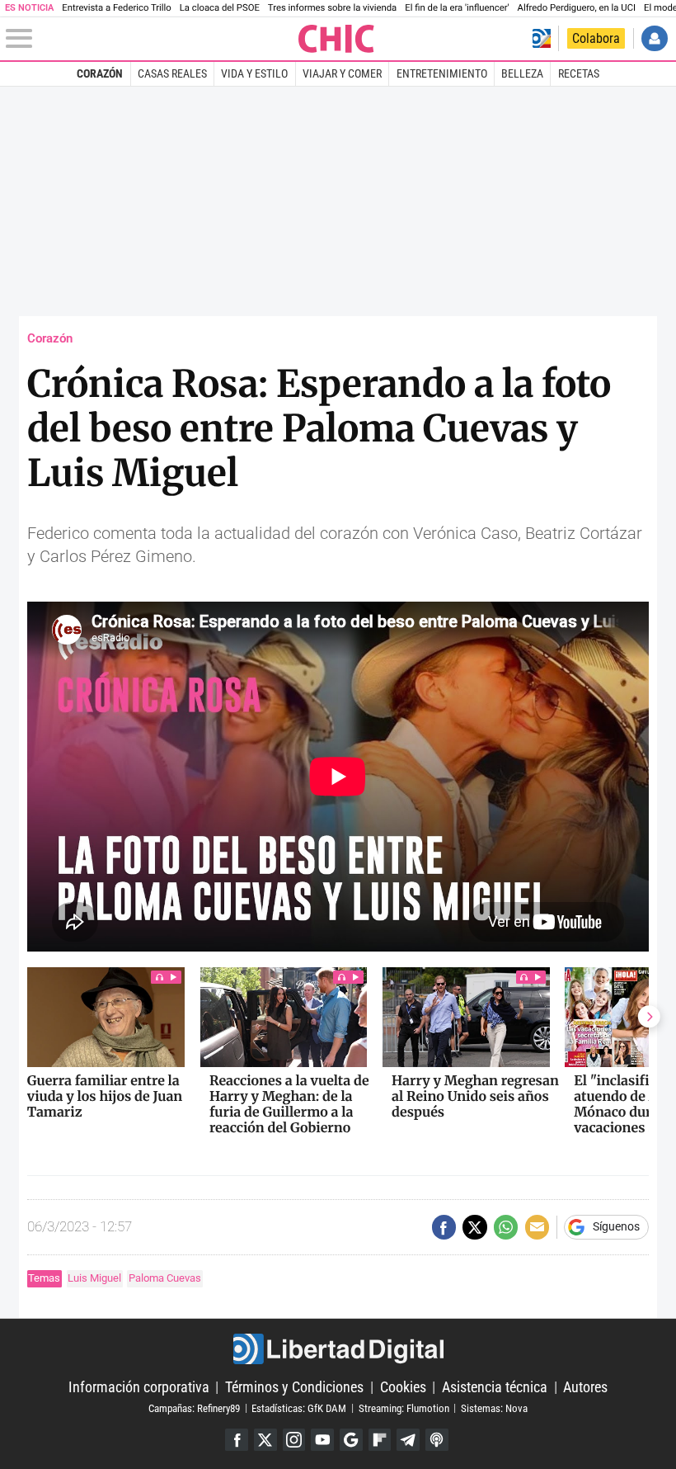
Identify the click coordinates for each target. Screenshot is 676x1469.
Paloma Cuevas (165, 1278)
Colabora (596, 38)
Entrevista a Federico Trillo (116, 7)
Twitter (265, 1440)
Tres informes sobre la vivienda (332, 7)
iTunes (436, 1440)
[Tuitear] (474, 1227)
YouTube (322, 1440)
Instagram (294, 1440)
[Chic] (337, 39)
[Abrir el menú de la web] (150, 39)
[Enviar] (506, 1227)
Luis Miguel (94, 1278)
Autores (585, 1387)
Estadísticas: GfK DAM (298, 1407)
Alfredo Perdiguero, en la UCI (577, 7)
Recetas (578, 73)
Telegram (408, 1440)
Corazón (100, 73)
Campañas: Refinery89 (194, 1407)
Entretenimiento (442, 73)
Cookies (403, 1387)
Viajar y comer (342, 73)
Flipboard (380, 1440)
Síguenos (616, 1227)
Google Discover (351, 1440)
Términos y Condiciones (294, 1387)
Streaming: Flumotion (404, 1407)
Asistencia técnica (494, 1387)
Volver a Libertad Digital (542, 38)
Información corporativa (138, 1387)
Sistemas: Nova (494, 1407)
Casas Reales (172, 73)
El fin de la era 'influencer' (457, 7)
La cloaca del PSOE (220, 7)
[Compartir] (444, 1227)
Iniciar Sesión (654, 38)
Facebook (236, 1440)
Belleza (522, 73)
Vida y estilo (254, 73)
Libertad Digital (338, 1349)
